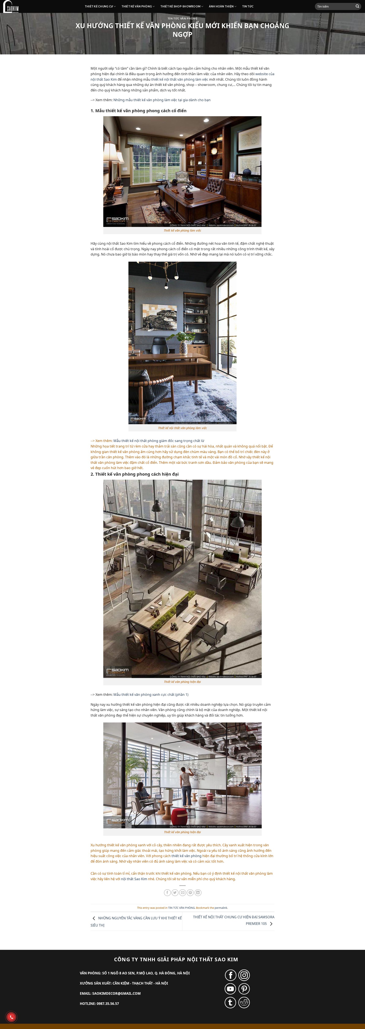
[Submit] (357, 6)
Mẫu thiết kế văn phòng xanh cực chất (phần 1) (150, 694)
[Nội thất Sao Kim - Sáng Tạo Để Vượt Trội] (40, 6)
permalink (221, 908)
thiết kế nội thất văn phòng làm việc (179, 79)
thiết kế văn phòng (187, 856)
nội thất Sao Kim (134, 879)
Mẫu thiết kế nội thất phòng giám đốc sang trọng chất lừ (158, 440)
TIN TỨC (248, 6)
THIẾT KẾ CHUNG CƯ (99, 6)
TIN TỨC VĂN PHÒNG (182, 18)
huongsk (201, 48)
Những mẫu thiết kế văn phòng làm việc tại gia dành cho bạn (162, 100)
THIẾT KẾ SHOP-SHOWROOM (180, 6)
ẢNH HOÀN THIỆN (221, 6)
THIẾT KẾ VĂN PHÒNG (136, 6)
